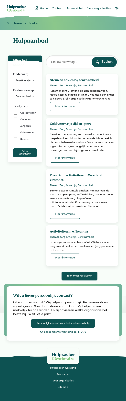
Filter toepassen (25, 152)
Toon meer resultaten (79, 276)
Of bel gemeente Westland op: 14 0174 (63, 332)
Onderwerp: (21, 74)
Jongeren (25, 126)
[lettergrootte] (117, 8)
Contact (57, 8)
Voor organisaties (99, 8)
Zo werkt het (75, 8)
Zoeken (34, 23)
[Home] (17, 12)
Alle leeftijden (28, 113)
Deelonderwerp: (24, 90)
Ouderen (25, 139)
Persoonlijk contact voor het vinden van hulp (63, 323)
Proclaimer (63, 374)
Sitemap (63, 387)
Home (44, 8)
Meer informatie (65, 106)
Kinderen (25, 119)
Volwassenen (27, 133)
